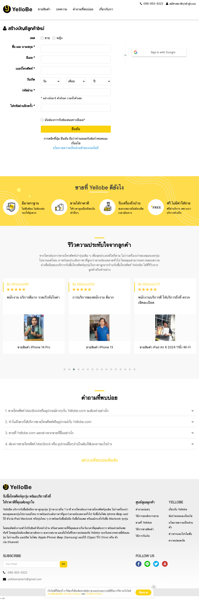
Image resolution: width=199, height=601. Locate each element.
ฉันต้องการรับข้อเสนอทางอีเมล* (65, 120)
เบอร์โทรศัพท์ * (25, 69)
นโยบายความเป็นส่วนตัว (181, 525)
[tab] (99, 411)
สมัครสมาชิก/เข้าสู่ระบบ (182, 4)
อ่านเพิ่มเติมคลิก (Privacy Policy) (64, 594)
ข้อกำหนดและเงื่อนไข (180, 516)
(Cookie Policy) (94, 594)
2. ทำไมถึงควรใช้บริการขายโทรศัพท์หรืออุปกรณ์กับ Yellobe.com (48, 422)
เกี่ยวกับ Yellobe (178, 509)
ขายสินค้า (44, 9)
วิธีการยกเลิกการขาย (147, 516)
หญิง (60, 38)
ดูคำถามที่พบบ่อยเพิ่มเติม (99, 460)
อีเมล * (30, 58)
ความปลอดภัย (177, 540)
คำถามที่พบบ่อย (83, 9)
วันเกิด (31, 79)
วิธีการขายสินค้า (145, 529)
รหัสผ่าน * (28, 90)
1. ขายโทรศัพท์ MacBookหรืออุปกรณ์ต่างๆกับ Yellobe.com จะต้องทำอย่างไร (56, 411)
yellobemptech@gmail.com (25, 579)
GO (63, 564)
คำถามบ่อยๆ (143, 509)
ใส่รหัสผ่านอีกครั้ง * (22, 106)
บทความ (61, 9)
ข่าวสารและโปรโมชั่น (180, 534)
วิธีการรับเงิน (143, 536)
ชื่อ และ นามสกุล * (23, 47)
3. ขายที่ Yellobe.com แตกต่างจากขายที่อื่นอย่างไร (39, 433)
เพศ (32, 38)
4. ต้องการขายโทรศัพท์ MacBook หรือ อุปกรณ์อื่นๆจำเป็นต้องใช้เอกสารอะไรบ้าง (58, 444)
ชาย (47, 38)
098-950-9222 (153, 4)
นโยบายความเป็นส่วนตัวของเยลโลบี (76, 148)
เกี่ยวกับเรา (106, 9)
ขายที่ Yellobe (144, 522)
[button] (64, 369)
